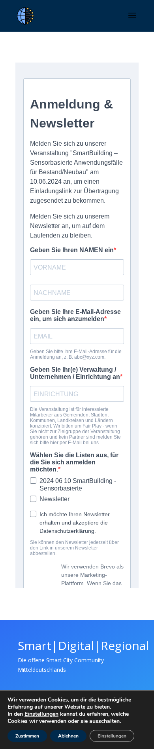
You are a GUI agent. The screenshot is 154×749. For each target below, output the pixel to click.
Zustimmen (27, 736)
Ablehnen (68, 736)
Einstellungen (41, 714)
